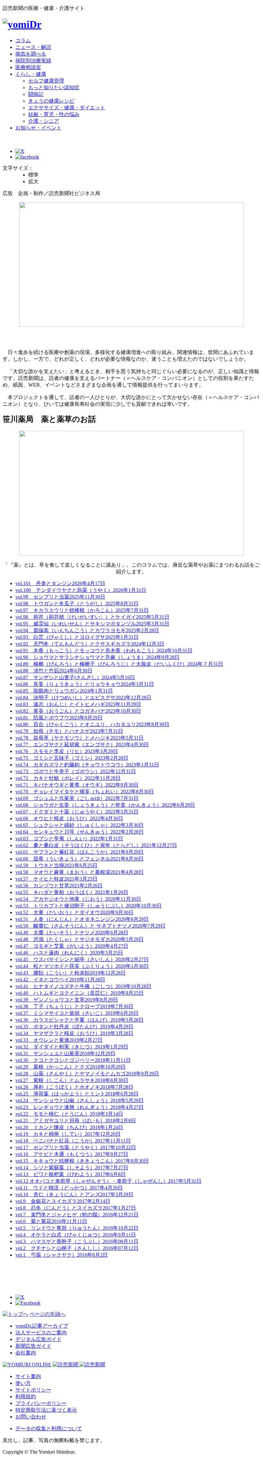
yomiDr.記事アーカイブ (41, 1326)
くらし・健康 (30, 74)
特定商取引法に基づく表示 (46, 1410)
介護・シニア (43, 121)
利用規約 (25, 1396)
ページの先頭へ (47, 1314)
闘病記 (36, 94)
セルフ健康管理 (46, 80)
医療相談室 (28, 67)
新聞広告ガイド (33, 1346)
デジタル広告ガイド (38, 1339)
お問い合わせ (30, 1416)
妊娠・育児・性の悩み (54, 114)
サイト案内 (28, 1376)
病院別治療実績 (33, 60)
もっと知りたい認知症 (54, 87)
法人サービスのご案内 (41, 1332)
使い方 (23, 1383)
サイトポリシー (33, 1390)
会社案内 (25, 1352)
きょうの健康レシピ (51, 101)
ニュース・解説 (33, 47)
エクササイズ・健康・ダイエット (66, 107)
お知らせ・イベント (38, 127)
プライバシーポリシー (41, 1403)
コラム (23, 40)
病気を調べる (30, 54)
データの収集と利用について (48, 1428)
